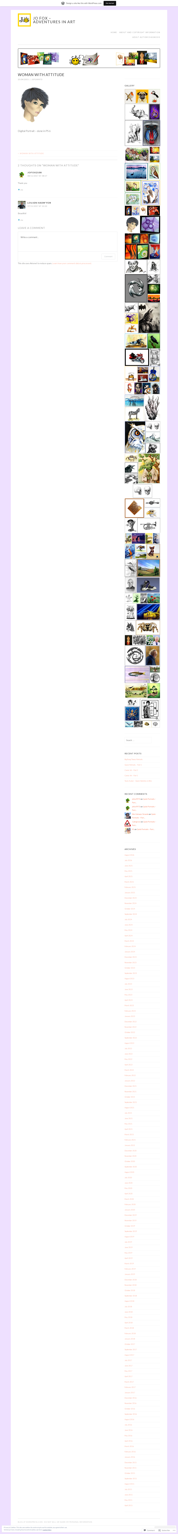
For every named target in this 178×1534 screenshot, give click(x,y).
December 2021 (131, 1086)
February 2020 (130, 1204)
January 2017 (130, 1393)
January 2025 (130, 893)
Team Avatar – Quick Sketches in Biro (138, 781)
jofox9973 (36, 79)
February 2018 (130, 1333)
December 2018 (131, 1280)
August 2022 (129, 1043)
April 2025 (129, 876)
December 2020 (131, 1151)
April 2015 (129, 1505)
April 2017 (129, 1376)
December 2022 (131, 1022)
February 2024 (130, 946)
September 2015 (131, 1479)
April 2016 (129, 1441)
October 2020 (130, 1161)
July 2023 (128, 984)
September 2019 (131, 1231)
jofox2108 (34, 172)
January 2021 (130, 1145)
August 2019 (129, 1237)
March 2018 (129, 1328)
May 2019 (128, 1253)
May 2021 (128, 1124)
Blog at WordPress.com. (30, 1522)
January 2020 (130, 1210)
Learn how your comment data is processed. (71, 263)
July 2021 (128, 1113)
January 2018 (130, 1339)
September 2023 (131, 973)
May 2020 (128, 1188)
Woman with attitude (31, 153)
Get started (110, 3)
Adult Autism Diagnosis (146, 37)
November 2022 (130, 1027)
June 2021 (129, 1118)
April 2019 (129, 1258)
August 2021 (129, 1108)
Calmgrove (136, 822)
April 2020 (129, 1194)
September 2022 (131, 1038)
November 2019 (130, 1220)
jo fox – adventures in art (54, 20)
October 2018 (130, 1290)
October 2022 (130, 1032)
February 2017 (130, 1387)
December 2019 (131, 1215)
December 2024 (131, 898)
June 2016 (129, 1430)
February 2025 (130, 887)
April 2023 (129, 1000)
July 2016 (128, 1425)
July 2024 (128, 919)
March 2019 (129, 1263)
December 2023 (131, 957)
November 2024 (130, 903)
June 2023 (129, 989)
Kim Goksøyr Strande (140, 814)
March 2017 (129, 1382)
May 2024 (128, 930)
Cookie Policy (47, 1530)
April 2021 (129, 1129)
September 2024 (131, 914)
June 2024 (129, 925)
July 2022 (128, 1048)
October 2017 (130, 1344)
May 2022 (128, 1059)
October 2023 (130, 968)
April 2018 (129, 1323)
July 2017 (128, 1360)
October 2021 (130, 1097)
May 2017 (128, 1371)
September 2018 (131, 1296)
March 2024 (129, 941)
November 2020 (130, 1156)
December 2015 (131, 1462)
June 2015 (129, 1495)
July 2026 (128, 860)
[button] (130, 96)
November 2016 (130, 1403)
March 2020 (129, 1199)
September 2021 (131, 1102)
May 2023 (128, 995)
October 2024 (130, 909)
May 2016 (128, 1436)
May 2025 (128, 871)
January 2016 (130, 1457)
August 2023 (129, 979)
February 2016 (130, 1452)
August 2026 (129, 855)
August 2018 (129, 1301)
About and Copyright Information (139, 32)
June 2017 (129, 1366)
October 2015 (130, 1473)
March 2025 (129, 882)
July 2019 (128, 1242)
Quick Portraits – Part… (146, 829)
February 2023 (130, 1011)
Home (114, 32)
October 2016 (130, 1409)
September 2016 (131, 1414)
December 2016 (131, 1398)
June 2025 (129, 866)
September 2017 (131, 1349)
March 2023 (129, 1005)
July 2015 (128, 1489)
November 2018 (130, 1285)
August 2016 (129, 1419)
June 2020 (129, 1183)
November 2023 (130, 962)
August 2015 (129, 1484)
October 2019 (130, 1226)
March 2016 (129, 1446)
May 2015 (128, 1500)
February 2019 (130, 1269)
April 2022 (129, 1065)
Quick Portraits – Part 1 (133, 765)
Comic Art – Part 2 (131, 770)
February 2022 (130, 1075)
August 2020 (129, 1172)
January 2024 (130, 952)
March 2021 (129, 1134)
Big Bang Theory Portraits (134, 759)
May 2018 (128, 1317)
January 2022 (130, 1081)
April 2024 (129, 936)
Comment (108, 256)
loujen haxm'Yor (39, 202)
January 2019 (130, 1274)
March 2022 (129, 1070)
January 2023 (130, 1016)
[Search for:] (138, 740)
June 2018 (129, 1312)
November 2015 (130, 1468)
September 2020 (131, 1167)
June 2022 (129, 1054)
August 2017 (129, 1355)
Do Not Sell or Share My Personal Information (68, 1522)
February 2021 (130, 1140)
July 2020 (128, 1177)
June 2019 (129, 1247)
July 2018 (128, 1307)
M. (133, 829)
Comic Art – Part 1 (131, 776)
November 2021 (130, 1092)
